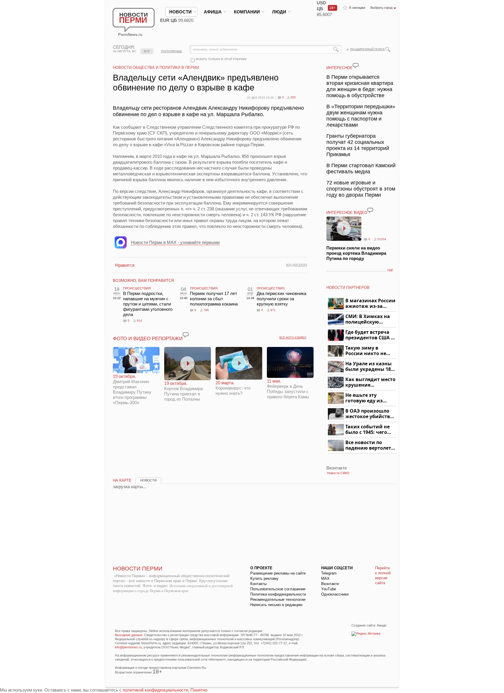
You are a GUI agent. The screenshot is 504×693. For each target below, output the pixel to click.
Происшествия (137, 288)
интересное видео (346, 212)
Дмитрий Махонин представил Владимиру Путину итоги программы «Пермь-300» (132, 389)
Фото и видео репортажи (148, 338)
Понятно (198, 689)
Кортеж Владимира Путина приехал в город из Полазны (183, 391)
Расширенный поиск (367, 49)
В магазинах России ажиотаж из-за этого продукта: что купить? (370, 303)
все (147, 51)
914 (139, 320)
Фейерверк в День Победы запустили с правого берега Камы (288, 388)
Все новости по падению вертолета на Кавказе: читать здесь (369, 445)
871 (273, 310)
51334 (381, 239)
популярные (171, 51)
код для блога (296, 264)
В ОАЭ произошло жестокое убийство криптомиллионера (370, 414)
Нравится (124, 265)
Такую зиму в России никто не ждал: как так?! (365, 351)
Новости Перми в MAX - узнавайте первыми (175, 242)
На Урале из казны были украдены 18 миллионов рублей (369, 366)
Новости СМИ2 (338, 473)
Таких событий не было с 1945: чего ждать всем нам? (367, 429)
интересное (339, 68)
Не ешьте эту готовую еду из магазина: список (367, 398)
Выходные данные (128, 635)
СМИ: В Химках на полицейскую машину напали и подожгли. (368, 319)
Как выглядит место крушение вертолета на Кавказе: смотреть (370, 382)
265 (293, 97)
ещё (390, 270)
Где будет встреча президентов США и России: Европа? (369, 335)
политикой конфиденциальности (155, 689)
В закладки (357, 7)
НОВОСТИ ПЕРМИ (137, 568)
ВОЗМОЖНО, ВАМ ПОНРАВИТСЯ (143, 280)
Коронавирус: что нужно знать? (233, 388)
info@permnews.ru (128, 647)
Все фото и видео (292, 337)
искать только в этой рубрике (221, 59)
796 (206, 310)
